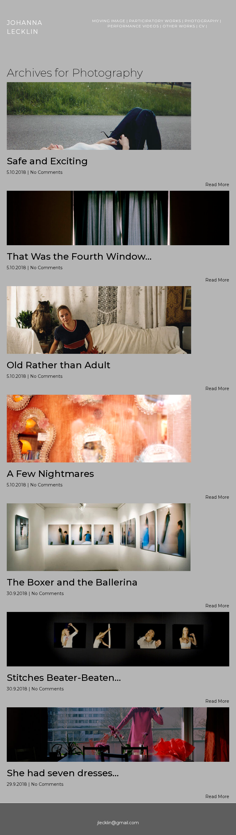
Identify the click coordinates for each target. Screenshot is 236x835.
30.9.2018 (18, 593)
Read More (217, 184)
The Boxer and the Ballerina (72, 582)
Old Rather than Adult (58, 365)
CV (202, 26)
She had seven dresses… (63, 773)
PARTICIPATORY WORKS (155, 20)
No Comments (46, 172)
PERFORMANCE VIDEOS (133, 26)
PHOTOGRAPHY (202, 20)
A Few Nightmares (50, 473)
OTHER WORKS (179, 26)
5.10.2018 (17, 172)
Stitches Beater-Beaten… (64, 677)
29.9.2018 (17, 784)
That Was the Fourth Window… (79, 256)
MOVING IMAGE (108, 20)
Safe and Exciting (47, 161)
